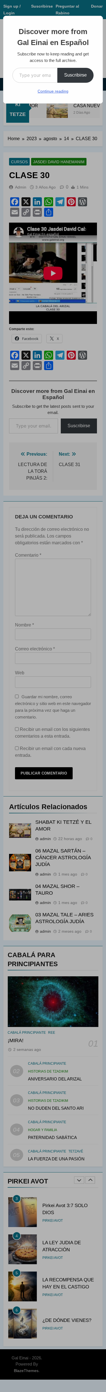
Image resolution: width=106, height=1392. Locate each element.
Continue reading (53, 91)
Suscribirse (75, 75)
